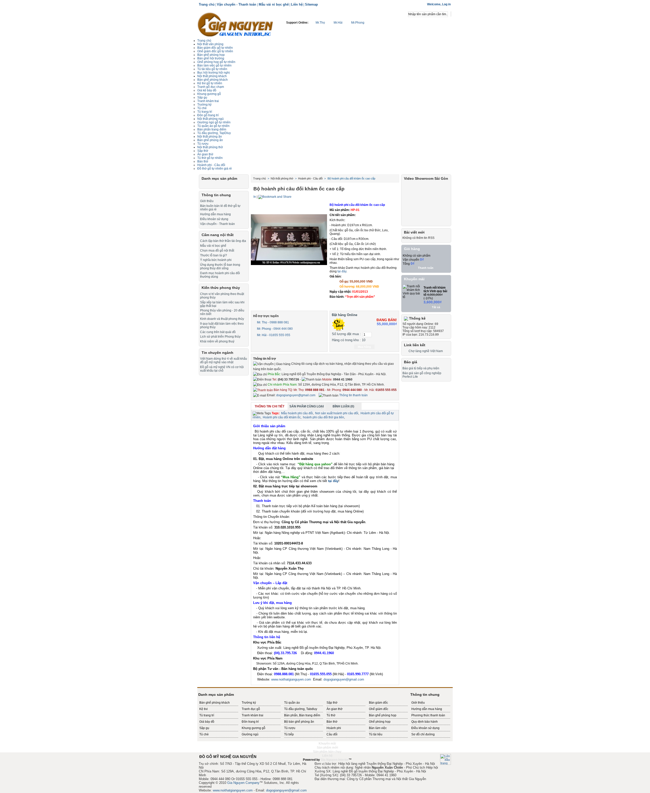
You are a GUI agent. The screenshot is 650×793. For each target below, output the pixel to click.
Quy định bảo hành (424, 721)
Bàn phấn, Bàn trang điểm (302, 715)
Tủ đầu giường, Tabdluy (300, 709)
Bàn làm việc (378, 728)
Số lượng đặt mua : (346, 334)
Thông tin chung (216, 195)
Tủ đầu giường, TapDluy (214, 133)
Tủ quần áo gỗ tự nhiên (213, 126)
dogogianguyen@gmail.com (295, 395)
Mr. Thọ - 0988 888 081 (272, 322)
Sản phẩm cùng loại (306, 406)
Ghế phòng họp (380, 721)
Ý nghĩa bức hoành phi (216, 260)
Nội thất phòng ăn (209, 136)
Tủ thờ (331, 715)
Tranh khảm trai (208, 101)
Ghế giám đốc (378, 709)
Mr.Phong (357, 22)
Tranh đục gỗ (251, 709)
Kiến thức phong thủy (221, 288)
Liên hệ (297, 4)
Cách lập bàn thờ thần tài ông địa (223, 241)
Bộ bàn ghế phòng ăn (299, 721)
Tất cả (436, 307)
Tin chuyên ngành (217, 353)
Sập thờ (202, 151)
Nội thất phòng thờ (210, 147)
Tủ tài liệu (375, 734)
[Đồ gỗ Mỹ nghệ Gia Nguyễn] (235, 24)
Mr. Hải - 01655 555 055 (273, 335)
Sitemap (311, 4)
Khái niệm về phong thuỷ (217, 341)
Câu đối (332, 734)
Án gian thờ (205, 154)
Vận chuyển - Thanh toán (237, 4)
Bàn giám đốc (378, 702)
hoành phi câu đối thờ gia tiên (323, 417)
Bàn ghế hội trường (210, 58)
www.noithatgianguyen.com (291, 679)
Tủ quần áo (292, 702)
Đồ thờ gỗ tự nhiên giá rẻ (214, 168)
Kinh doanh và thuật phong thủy (222, 319)
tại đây (341, 271)
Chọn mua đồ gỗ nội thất (217, 250)
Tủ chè (202, 108)
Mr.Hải (338, 22)
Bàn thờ (332, 721)
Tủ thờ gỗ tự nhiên (210, 158)
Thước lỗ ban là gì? (213, 255)
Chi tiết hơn (365, 303)
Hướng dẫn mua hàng (215, 214)
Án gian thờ (335, 709)
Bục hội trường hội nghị (213, 72)
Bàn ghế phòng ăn (210, 140)
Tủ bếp (289, 734)
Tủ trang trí (206, 715)
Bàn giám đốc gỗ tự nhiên (215, 47)
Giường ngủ (250, 734)
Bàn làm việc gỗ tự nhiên (214, 65)
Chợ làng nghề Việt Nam (426, 351)
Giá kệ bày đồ (206, 90)
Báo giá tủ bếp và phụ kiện (420, 368)
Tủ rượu (202, 143)
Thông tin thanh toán (353, 395)
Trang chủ (207, 4)
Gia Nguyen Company (243, 783)
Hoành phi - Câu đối (211, 165)
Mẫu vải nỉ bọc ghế (274, 4)
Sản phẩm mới (327, 747)
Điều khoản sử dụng (214, 219)
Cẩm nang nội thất (218, 235)
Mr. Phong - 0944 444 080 (274, 329)
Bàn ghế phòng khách (212, 79)
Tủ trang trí (204, 111)
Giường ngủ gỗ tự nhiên (214, 122)
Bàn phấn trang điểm (211, 129)
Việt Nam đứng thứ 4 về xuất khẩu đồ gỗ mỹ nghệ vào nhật (223, 360)
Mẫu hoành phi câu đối (297, 413)
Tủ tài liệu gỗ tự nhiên (212, 69)
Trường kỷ (204, 104)
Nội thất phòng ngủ (210, 119)
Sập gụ (202, 97)
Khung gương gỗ (209, 94)
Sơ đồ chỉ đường (423, 734)
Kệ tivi (203, 709)
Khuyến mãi (414, 279)
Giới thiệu (207, 201)
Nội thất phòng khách (212, 76)
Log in (446, 4)
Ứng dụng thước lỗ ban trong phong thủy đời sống (220, 266)
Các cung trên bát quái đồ (218, 332)
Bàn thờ (202, 161)
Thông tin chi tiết (269, 406)
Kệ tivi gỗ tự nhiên (209, 83)
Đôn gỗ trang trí (208, 115)
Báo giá (410, 362)
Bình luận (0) (343, 406)
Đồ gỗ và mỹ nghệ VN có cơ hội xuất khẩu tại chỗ (222, 368)
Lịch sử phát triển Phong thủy (220, 336)
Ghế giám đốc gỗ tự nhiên (215, 51)
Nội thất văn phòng (210, 44)
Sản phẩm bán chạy (327, 751)
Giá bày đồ (206, 721)
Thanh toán (425, 267)
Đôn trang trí (250, 721)
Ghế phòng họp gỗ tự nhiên (216, 62)
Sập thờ (332, 702)
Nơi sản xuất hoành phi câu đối (336, 413)
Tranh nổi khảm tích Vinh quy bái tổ (435, 291)
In (254, 197)
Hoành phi (334, 728)
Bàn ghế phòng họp (211, 55)
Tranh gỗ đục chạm (210, 87)
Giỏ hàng (412, 249)
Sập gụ (204, 728)
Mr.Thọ (320, 22)
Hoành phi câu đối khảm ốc (282, 417)
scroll (325, 764)
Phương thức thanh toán (428, 715)
